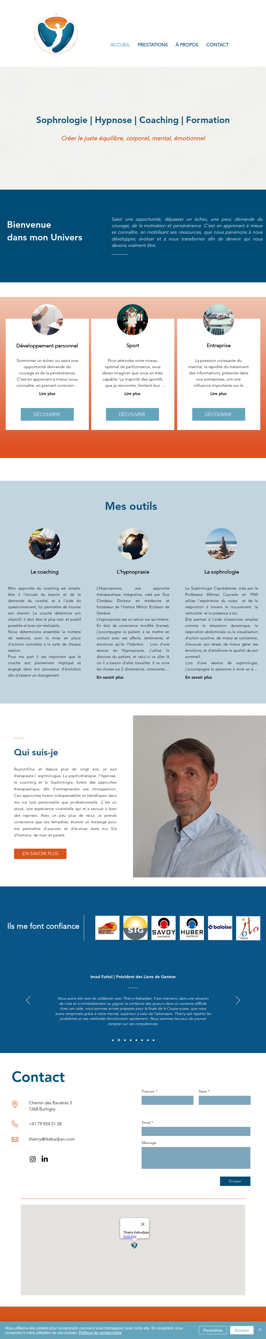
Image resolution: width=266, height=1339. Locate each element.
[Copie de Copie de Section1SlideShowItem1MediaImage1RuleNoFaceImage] (124, 1040)
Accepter (242, 1330)
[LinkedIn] (45, 1159)
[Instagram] (33, 1159)
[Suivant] (238, 1000)
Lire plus (47, 393)
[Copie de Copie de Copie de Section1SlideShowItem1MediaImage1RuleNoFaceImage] (130, 1040)
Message (149, 1142)
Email (146, 1122)
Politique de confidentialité (100, 1332)
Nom (203, 1091)
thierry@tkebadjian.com (52, 1139)
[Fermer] (260, 1330)
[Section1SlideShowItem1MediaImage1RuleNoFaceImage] (113, 1040)
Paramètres (213, 1330)
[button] (153, 44)
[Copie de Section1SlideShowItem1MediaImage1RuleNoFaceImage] (118, 1040)
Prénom (148, 1091)
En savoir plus (110, 677)
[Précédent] (28, 1000)
